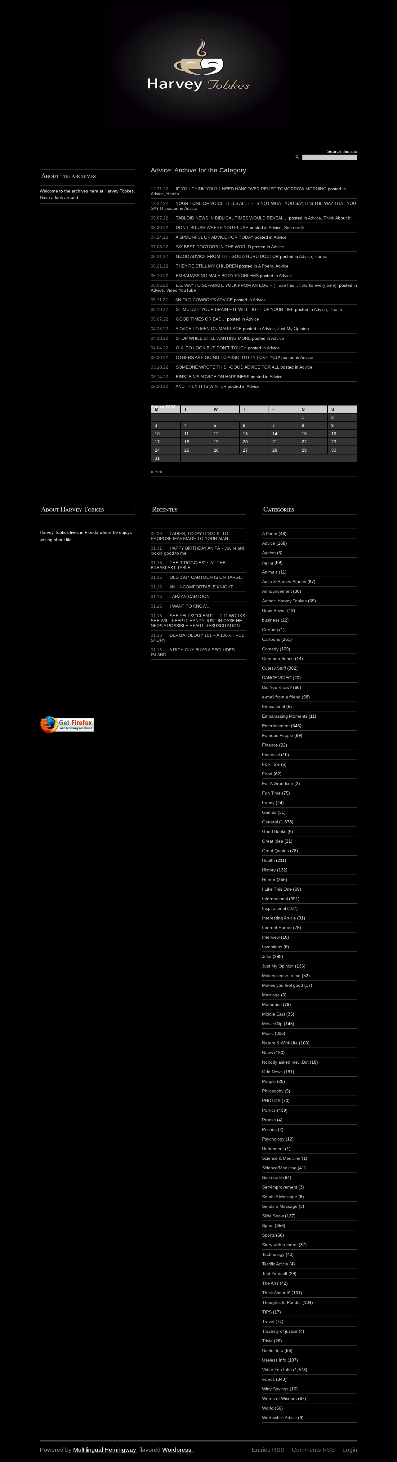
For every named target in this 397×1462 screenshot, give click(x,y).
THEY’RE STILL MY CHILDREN (207, 266)
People (269, 1081)
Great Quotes (275, 850)
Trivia (267, 1340)
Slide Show (273, 1215)
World (268, 1408)
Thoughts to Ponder (281, 1302)
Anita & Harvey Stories (284, 581)
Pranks (269, 1119)
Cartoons (271, 639)
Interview (271, 937)
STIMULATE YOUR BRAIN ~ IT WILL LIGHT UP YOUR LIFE (235, 309)
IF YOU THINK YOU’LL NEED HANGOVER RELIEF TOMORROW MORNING (251, 188)
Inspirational (274, 908)
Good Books (274, 831)
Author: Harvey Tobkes (284, 600)
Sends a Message (279, 1206)
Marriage (271, 994)
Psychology (273, 1138)
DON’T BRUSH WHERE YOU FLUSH (212, 227)
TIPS (267, 1311)
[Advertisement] (114, 641)
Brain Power (274, 610)
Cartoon (270, 629)
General (270, 821)
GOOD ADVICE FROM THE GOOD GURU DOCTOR (227, 256)
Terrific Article (275, 1263)
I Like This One (277, 889)
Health (172, 193)
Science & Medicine (281, 1158)
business (270, 620)
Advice (157, 193)
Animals (270, 571)
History (269, 869)
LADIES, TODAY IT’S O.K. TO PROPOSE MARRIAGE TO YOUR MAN (189, 536)
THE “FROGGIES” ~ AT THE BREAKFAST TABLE (188, 565)
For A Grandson (277, 783)
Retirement (273, 1148)
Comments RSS (313, 1449)
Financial (271, 754)
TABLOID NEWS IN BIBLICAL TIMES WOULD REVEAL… (232, 217)
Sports (268, 1235)
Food (267, 773)
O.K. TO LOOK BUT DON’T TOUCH (211, 347)
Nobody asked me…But (285, 1062)
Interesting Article (279, 917)
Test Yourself (274, 1273)
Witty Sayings (275, 1388)
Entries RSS (268, 1449)
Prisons (269, 1129)
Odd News (272, 1071)
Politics (269, 1110)
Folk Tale (271, 764)
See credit (294, 227)
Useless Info (274, 1360)
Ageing (269, 552)
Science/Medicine (279, 1167)
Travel (268, 1321)
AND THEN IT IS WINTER (201, 386)
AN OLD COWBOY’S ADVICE (204, 299)
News (267, 1052)
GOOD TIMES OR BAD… (201, 319)
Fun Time (271, 793)
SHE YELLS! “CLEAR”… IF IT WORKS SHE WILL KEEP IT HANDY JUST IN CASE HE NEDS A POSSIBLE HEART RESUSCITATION (198, 620)
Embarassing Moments (284, 716)
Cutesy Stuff (274, 668)
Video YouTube (181, 290)
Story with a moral (279, 1244)
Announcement (277, 591)
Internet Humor (277, 927)
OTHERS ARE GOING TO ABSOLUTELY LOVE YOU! (228, 357)
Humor (321, 256)
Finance (270, 744)
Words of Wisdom (279, 1398)
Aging (267, 562)
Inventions (272, 946)
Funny (268, 802)
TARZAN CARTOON (180, 596)
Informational (275, 898)
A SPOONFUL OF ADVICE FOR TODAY (214, 237)
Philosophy (272, 1090)
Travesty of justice (279, 1331)
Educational (273, 706)
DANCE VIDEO (277, 677)
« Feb (156, 471)
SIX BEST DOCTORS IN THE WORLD (213, 246)
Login (349, 1449)
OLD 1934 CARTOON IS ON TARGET (197, 577)
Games (269, 812)
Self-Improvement (279, 1187)
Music (268, 1033)
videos (268, 1379)
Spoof (268, 1225)
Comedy (270, 648)
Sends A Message (279, 1196)
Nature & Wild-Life (280, 1042)
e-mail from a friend (281, 696)
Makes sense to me (281, 975)
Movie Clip (272, 1023)
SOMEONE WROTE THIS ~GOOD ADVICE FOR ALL (227, 367)
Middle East (273, 1014)
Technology (273, 1254)
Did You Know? (277, 687)
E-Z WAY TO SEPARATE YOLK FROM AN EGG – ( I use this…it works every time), (257, 285)
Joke (266, 956)
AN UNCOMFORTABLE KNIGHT (192, 586)
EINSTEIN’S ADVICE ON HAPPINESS (212, 376)
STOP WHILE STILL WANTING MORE (213, 338)
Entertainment (276, 725)
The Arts (270, 1283)
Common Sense (278, 658)
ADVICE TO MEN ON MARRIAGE (209, 328)
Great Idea (272, 841)
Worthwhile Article (279, 1417)
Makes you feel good (282, 985)
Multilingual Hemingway (104, 1449)
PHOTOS (271, 1100)
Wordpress (176, 1449)
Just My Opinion (293, 328)
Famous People (277, 735)
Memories (272, 1004)
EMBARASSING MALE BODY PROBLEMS (217, 275)
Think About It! (337, 217)
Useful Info (272, 1350)
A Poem (265, 266)
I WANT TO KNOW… (181, 606)
